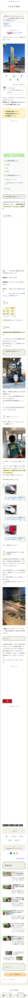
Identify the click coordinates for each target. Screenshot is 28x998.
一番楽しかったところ (11, 179)
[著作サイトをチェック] (11, 853)
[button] (18, 79)
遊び (21, 825)
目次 (13, 155)
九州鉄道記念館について (13, 160)
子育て (12, 825)
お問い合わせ (20, 993)
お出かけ (6, 825)
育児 (17, 825)
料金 (7, 168)
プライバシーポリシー (7, 993)
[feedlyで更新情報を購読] (14, 853)
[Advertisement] (14, 136)
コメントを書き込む (14, 974)
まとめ (8, 188)
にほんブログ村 (7, 26)
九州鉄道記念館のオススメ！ (14, 175)
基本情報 (8, 165)
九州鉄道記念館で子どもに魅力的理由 (14, 183)
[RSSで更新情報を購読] (17, 853)
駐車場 (7, 171)
